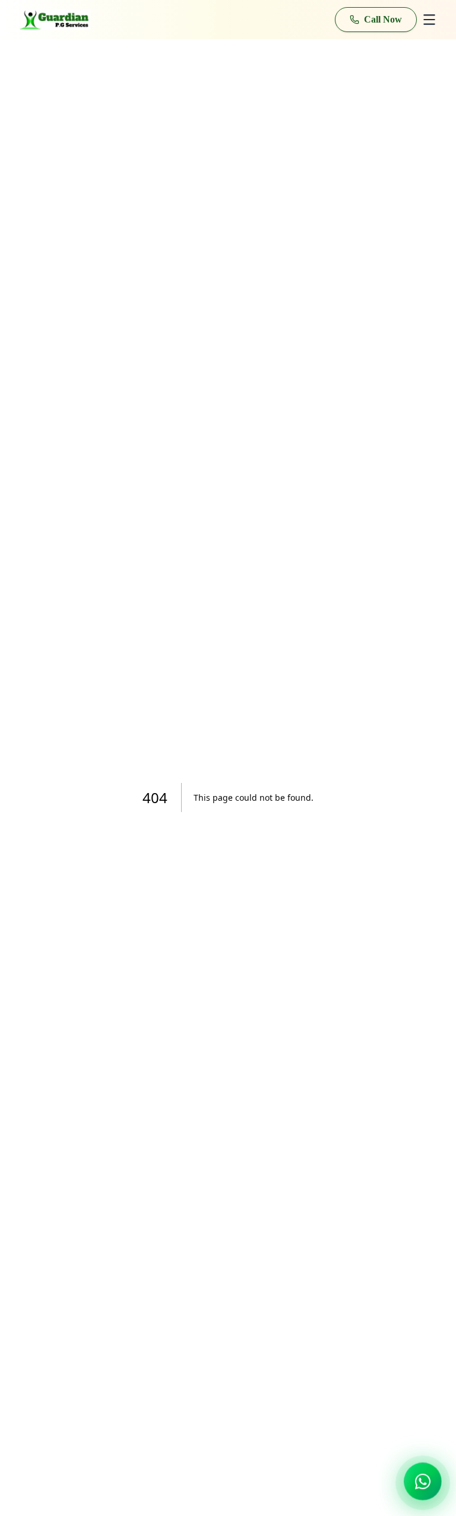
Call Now (383, 19)
